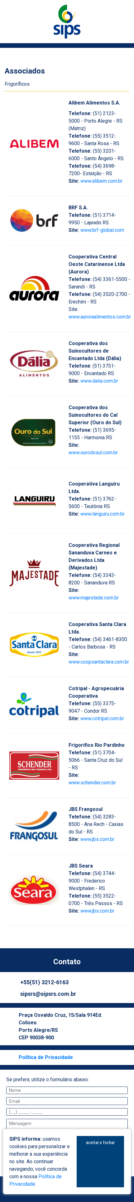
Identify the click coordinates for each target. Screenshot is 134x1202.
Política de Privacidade (46, 1057)
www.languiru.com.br (102, 514)
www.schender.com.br (92, 783)
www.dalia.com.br (99, 381)
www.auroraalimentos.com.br (100, 317)
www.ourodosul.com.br (93, 453)
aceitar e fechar (100, 1142)
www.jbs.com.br (97, 839)
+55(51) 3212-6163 (44, 982)
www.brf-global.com (102, 230)
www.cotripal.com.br (102, 718)
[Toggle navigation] (5, 45)
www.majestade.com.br (94, 598)
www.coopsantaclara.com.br (99, 662)
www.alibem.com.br (101, 181)
